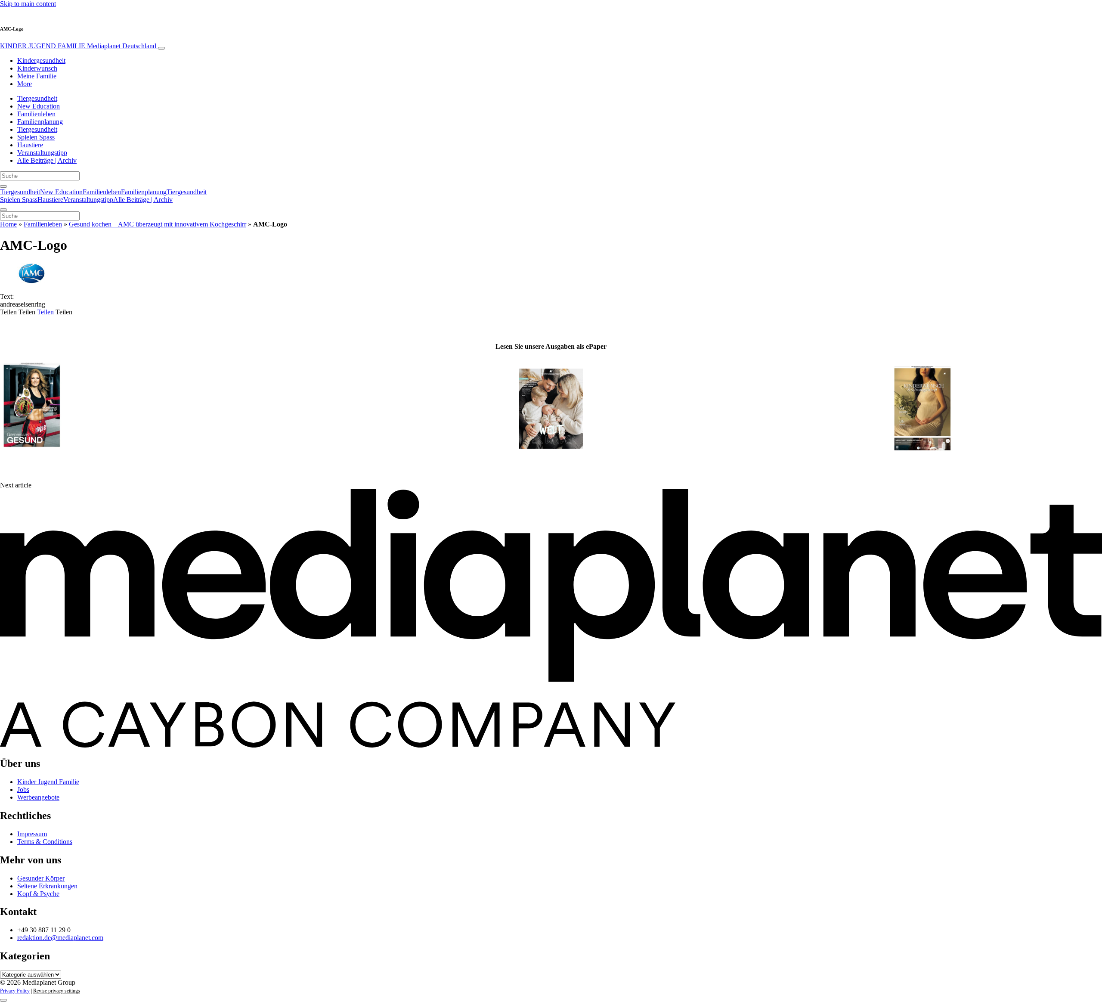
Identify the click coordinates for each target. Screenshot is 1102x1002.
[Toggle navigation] (161, 48)
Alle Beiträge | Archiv (47, 160)
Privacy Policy (15, 991)
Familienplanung (40, 121)
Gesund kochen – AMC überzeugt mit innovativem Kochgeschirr (157, 224)
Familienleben (36, 114)
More (24, 83)
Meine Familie (36, 76)
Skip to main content (28, 3)
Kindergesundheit (41, 60)
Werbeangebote (38, 797)
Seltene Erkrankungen (47, 886)
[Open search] (3, 186)
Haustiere (30, 145)
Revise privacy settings (56, 991)
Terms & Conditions (44, 841)
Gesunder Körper (41, 878)
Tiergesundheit (37, 98)
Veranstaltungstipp (42, 152)
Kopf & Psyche (38, 893)
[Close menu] (3, 209)
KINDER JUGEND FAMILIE (78, 46)
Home (8, 224)
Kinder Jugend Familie (48, 781)
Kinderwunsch (37, 68)
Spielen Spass (36, 137)
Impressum (32, 834)
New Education (38, 106)
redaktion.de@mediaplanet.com (60, 937)
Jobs (23, 789)
